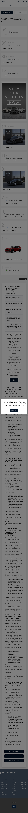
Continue (14, 410)
